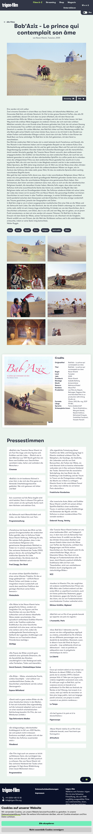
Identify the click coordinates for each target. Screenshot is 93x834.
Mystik (27, 230)
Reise (36, 230)
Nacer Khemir (41, 38)
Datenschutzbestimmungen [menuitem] (46, 789)
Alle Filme (11, 22)
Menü (85, 5)
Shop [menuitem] (61, 2)
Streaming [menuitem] (51, 2)
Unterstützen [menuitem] (69, 8)
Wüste (67, 230)
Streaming (67, 99)
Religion (45, 230)
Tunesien (51, 38)
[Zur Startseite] (10, 5)
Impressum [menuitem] (39, 793)
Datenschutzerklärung (10, 814)
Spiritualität (57, 230)
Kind (10, 230)
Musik (18, 230)
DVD (79, 99)
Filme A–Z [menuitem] (37, 2)
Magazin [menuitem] (72, 2)
